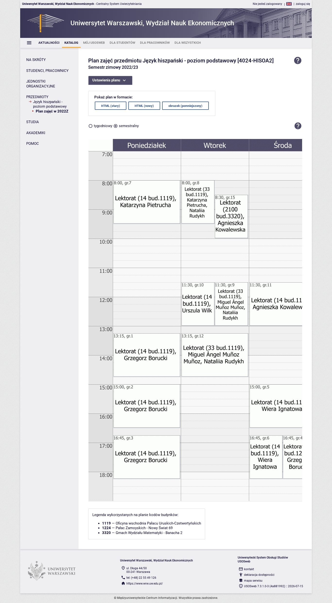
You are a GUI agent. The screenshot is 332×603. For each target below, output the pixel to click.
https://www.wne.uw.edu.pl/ (144, 583)
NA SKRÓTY (36, 60)
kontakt (249, 569)
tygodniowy (103, 126)
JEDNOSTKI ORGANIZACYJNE (40, 83)
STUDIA (32, 122)
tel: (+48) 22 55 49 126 (141, 577)
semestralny (129, 126)
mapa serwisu (253, 580)
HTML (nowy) (144, 106)
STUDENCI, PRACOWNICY (47, 71)
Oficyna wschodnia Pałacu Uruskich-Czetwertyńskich (158, 523)
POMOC (32, 143)
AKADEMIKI (35, 133)
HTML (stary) (110, 106)
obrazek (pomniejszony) (185, 106)
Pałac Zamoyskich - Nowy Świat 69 (144, 528)
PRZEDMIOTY (37, 97)
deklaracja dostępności (259, 575)
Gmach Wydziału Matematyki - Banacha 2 (149, 533)
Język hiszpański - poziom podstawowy (50, 104)
